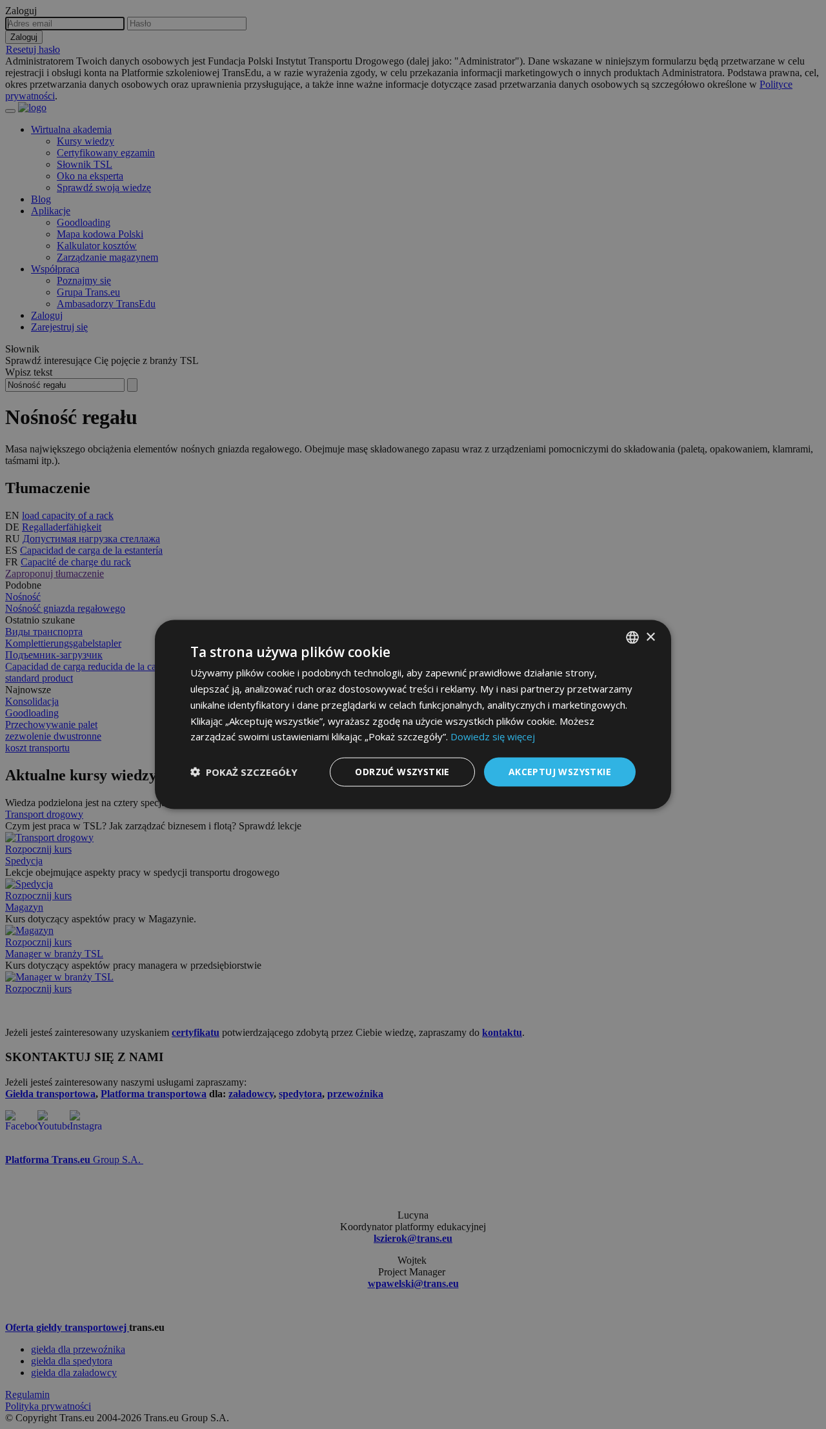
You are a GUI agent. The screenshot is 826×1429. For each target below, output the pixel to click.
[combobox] (632, 637)
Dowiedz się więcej (492, 736)
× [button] (650, 637)
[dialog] (413, 714)
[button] (243, 772)
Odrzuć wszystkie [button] (402, 771)
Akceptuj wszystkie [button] (560, 771)
